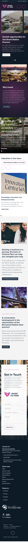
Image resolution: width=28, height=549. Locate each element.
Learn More (7, 107)
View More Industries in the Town (14, 162)
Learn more (6, 55)
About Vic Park (6, 471)
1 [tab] (13, 60)
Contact (4, 481)
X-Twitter (5, 494)
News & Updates (6, 473)
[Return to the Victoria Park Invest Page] (7, 6)
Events (4, 477)
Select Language (22, 1)
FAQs (3, 469)
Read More (4, 149)
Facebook (5, 491)
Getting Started (6, 483)
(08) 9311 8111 (6, 457)
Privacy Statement (8, 525)
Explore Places (6, 475)
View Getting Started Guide (10, 279)
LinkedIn (5, 500)
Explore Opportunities (8, 479)
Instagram (5, 497)
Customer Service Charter (9, 528)
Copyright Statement (15, 526)
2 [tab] (15, 60)
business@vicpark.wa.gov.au (10, 455)
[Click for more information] (11, 394)
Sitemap (5, 525)
